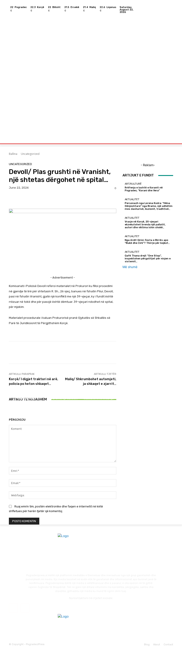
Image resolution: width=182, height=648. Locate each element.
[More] (54, 199)
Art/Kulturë (26, 394)
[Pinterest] (33, 199)
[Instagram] (169, 9)
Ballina (13, 154)
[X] (23, 199)
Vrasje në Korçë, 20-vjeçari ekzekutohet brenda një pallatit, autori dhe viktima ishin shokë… (98, 400)
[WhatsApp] (44, 199)
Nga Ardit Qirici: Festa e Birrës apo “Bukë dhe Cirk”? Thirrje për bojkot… (147, 241)
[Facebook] (164, 9)
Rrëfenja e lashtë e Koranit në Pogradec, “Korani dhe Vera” (26, 401)
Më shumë (130, 267)
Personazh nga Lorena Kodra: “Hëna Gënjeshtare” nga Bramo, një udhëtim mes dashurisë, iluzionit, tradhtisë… (62, 398)
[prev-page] (10, 412)
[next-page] (12, 412)
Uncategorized (30, 154)
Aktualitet (62, 388)
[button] (168, 139)
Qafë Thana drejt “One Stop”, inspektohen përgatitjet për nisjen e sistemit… (148, 258)
